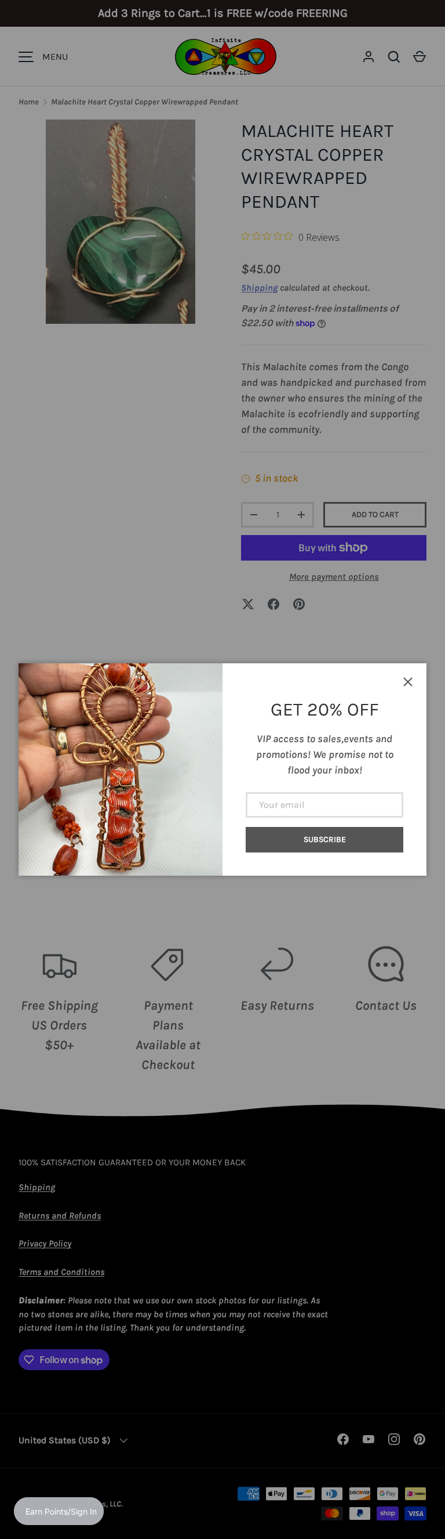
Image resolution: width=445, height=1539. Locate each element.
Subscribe (325, 839)
